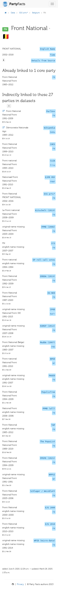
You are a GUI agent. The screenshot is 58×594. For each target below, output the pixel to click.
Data (13, 13)
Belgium (36, 13)
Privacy (20, 584)
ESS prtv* (23, 13)
